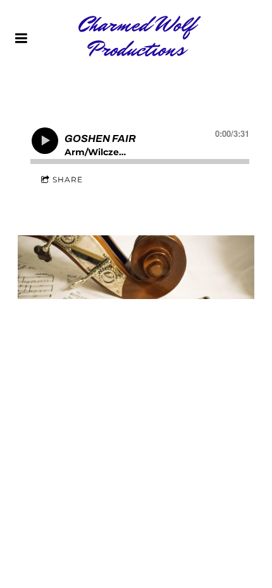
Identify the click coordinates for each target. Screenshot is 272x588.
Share (68, 179)
